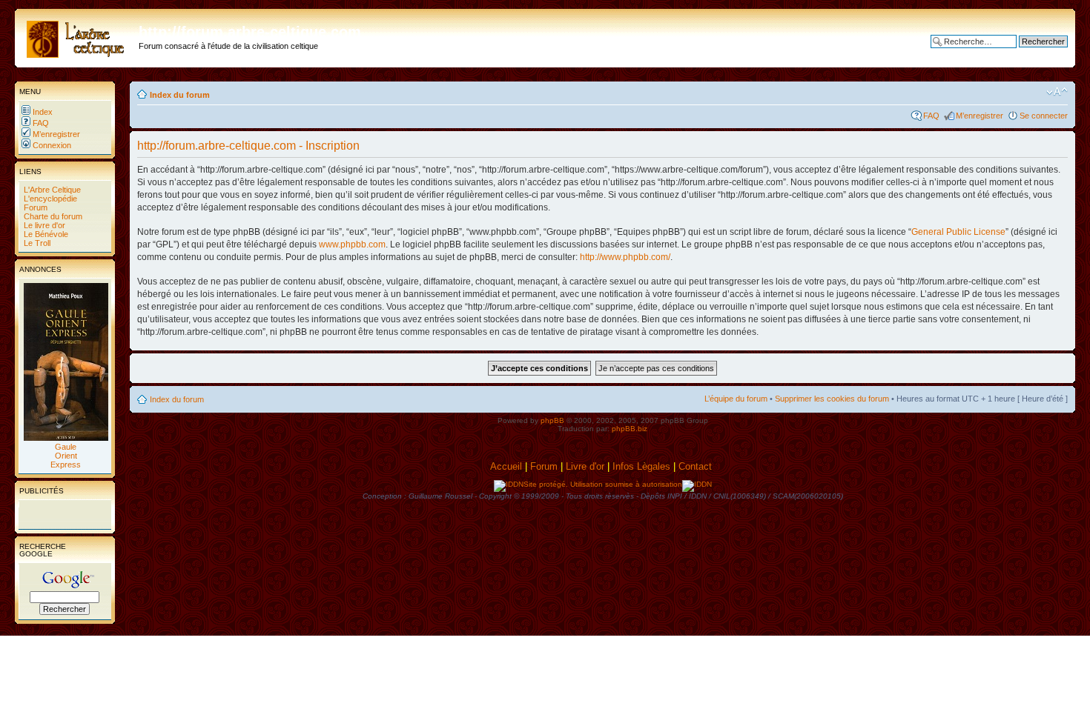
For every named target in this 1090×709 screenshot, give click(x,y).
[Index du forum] (79, 36)
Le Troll (36, 243)
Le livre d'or (43, 225)
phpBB (552, 420)
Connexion (50, 145)
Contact (696, 466)
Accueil (506, 466)
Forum (34, 207)
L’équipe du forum (735, 398)
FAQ (39, 123)
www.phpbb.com (352, 244)
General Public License (958, 232)
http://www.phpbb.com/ (625, 257)
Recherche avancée (1031, 52)
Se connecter (1044, 115)
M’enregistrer (55, 134)
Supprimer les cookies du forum (832, 398)
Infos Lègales (641, 466)
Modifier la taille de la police (1057, 92)
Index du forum (180, 94)
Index (41, 111)
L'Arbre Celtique (51, 189)
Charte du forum (52, 216)
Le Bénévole (45, 234)
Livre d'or (585, 466)
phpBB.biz (629, 429)
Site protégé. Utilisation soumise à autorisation (602, 484)
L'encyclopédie (49, 198)
